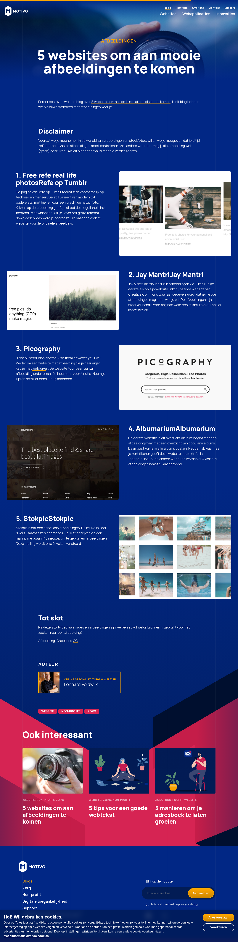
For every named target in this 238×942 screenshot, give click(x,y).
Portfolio (182, 8)
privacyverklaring (188, 904)
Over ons (198, 8)
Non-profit (31, 894)
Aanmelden (201, 893)
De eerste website (142, 438)
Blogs (27, 881)
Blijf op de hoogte (159, 881)
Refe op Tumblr (49, 192)
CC (75, 640)
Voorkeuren (218, 927)
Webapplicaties (196, 13)
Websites (168, 13)
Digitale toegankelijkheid (44, 901)
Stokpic (22, 528)
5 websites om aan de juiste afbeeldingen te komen (131, 101)
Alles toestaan (218, 917)
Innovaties (225, 13)
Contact (214, 8)
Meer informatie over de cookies (26, 936)
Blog (168, 8)
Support (229, 8)
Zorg (26, 887)
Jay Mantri (135, 284)
